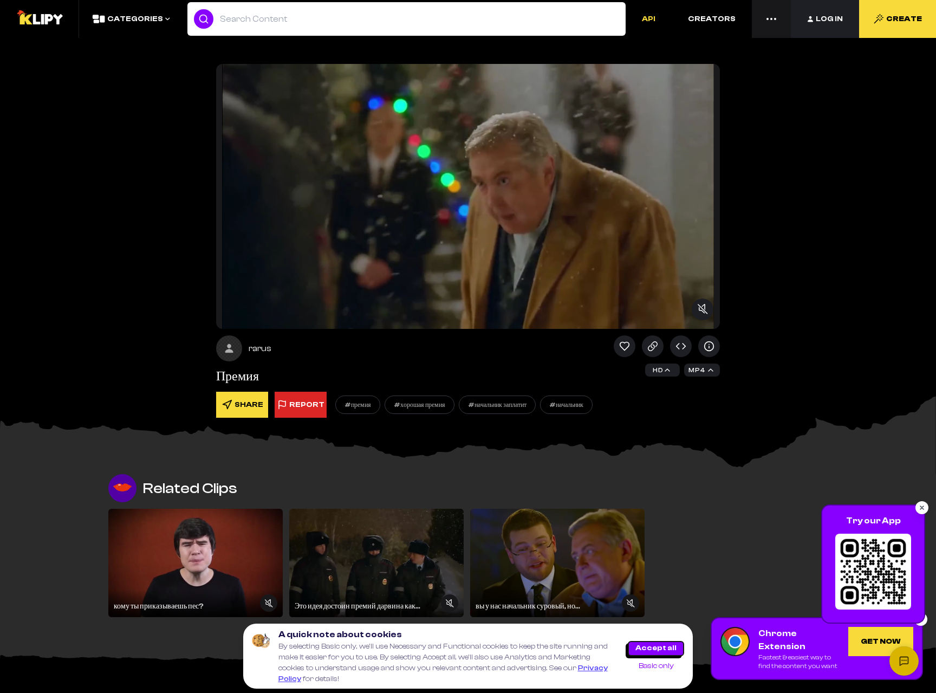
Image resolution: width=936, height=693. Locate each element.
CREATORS (712, 19)
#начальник (566, 405)
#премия (357, 405)
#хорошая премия (419, 405)
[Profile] (229, 348)
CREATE (904, 19)
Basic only (656, 666)
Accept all (656, 648)
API (648, 19)
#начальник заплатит (497, 405)
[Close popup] (921, 507)
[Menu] (771, 19)
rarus (260, 348)
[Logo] (39, 19)
